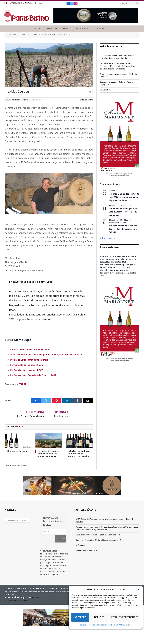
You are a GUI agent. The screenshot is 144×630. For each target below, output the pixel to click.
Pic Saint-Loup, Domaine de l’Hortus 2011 (33, 375)
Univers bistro (83, 28)
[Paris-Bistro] (26, 16)
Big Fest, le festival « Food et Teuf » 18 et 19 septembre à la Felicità (123, 228)
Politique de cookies (87, 625)
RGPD (35, 597)
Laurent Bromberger (16, 100)
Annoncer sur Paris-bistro (16, 600)
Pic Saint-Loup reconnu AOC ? (26, 370)
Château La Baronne (17, 451)
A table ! (38, 28)
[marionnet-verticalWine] (119, 175)
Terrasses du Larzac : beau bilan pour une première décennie (48, 454)
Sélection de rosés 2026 (86, 550)
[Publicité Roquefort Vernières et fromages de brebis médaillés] (95, 22)
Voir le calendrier (107, 238)
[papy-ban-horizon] (72, 485)
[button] (138, 589)
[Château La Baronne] (18, 440)
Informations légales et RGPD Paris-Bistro (113, 625)
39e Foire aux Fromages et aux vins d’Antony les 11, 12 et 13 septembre (124, 211)
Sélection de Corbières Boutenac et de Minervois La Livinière (79, 454)
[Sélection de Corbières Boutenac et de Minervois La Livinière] (79, 440)
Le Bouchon (105, 90)
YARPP (22, 384)
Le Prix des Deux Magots (30, 416)
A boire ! (66, 28)
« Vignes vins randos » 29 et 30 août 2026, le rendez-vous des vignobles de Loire (124, 196)
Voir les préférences (124, 617)
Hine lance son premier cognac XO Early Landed (98, 535)
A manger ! (52, 28)
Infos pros (101, 28)
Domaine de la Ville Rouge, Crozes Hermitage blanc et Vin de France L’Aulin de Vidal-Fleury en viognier (118, 66)
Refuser (99, 617)
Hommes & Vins (86, 100)
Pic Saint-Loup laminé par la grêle (29, 359)
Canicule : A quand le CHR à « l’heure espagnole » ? (98, 540)
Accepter (80, 617)
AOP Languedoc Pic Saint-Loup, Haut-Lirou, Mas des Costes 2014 (46, 354)
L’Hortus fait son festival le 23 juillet (30, 349)
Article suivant (61, 416)
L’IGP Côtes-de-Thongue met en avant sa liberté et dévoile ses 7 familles (118, 57)
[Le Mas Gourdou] (49, 65)
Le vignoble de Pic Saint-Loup (26, 365)
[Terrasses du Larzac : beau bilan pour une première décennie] (48, 440)
